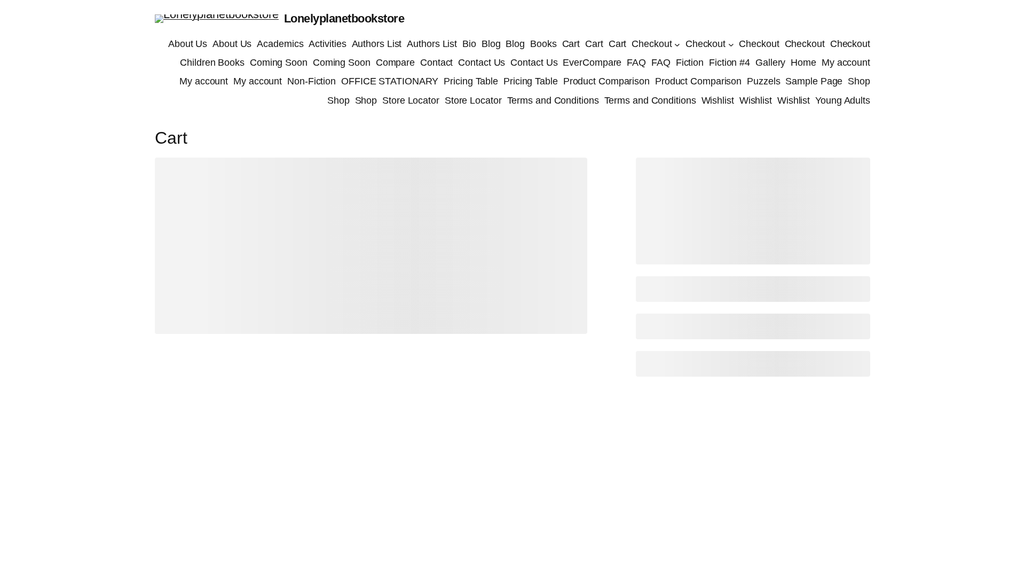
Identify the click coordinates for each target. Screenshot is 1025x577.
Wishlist (717, 100)
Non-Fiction (311, 81)
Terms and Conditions (553, 100)
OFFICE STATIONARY (389, 81)
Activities (327, 43)
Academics (280, 43)
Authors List (377, 43)
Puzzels (763, 81)
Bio (469, 43)
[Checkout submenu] (677, 44)
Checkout (652, 43)
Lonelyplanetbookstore (344, 18)
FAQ (636, 62)
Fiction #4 (729, 62)
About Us (187, 43)
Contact (436, 62)
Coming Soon (279, 62)
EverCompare (592, 62)
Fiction (690, 62)
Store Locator (410, 100)
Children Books (212, 62)
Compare (395, 62)
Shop (859, 81)
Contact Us (481, 62)
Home (803, 62)
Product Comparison (606, 81)
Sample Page (813, 81)
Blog (491, 43)
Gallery (770, 62)
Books (543, 43)
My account (846, 62)
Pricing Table (471, 81)
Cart (571, 43)
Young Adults (842, 100)
